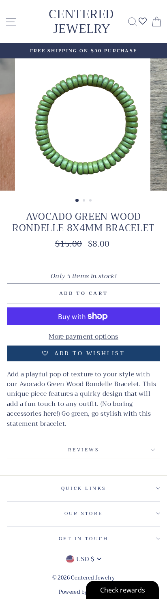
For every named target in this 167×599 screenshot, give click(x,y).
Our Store (83, 513)
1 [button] (77, 201)
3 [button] (91, 201)
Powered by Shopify (84, 592)
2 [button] (85, 201)
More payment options (83, 336)
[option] (83, 50)
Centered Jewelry (81, 21)
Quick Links (83, 488)
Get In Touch (83, 539)
